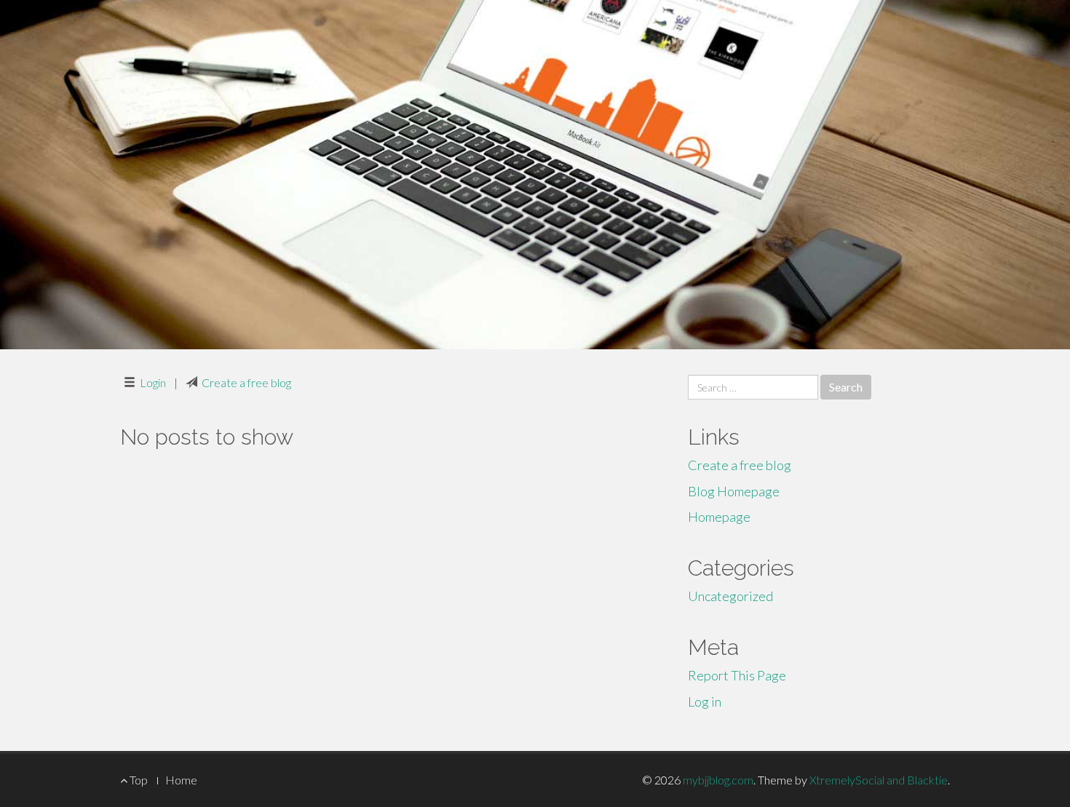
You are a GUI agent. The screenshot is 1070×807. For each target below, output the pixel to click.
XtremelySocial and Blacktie (878, 780)
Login (153, 382)
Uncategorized (730, 596)
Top (137, 780)
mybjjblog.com (718, 780)
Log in (704, 701)
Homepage (719, 517)
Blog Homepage (734, 491)
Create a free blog (246, 382)
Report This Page (737, 675)
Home (181, 780)
